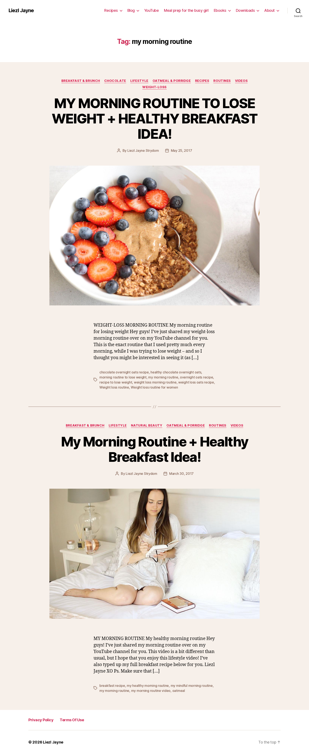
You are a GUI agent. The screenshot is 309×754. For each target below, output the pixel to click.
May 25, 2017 (181, 150)
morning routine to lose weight (123, 377)
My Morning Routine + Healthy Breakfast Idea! (154, 449)
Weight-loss (154, 87)
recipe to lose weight (115, 382)
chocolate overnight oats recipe (124, 372)
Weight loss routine (114, 387)
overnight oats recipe (196, 377)
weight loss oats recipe (196, 382)
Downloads (245, 10)
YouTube (151, 10)
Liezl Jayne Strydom (143, 150)
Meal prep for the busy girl (186, 10)
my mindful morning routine (192, 685)
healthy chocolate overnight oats (176, 372)
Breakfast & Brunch (80, 81)
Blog (131, 10)
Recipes (111, 10)
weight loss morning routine (155, 382)
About (269, 10)
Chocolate (115, 81)
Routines (222, 81)
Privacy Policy (40, 720)
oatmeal (178, 691)
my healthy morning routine (148, 685)
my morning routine (163, 377)
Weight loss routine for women (154, 387)
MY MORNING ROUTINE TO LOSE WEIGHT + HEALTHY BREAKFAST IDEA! (155, 118)
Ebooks (220, 10)
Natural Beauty (146, 425)
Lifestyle (139, 81)
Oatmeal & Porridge (172, 81)
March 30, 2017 (181, 473)
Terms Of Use (72, 720)
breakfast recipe (112, 685)
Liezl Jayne (21, 10)
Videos (241, 81)
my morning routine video (151, 691)
